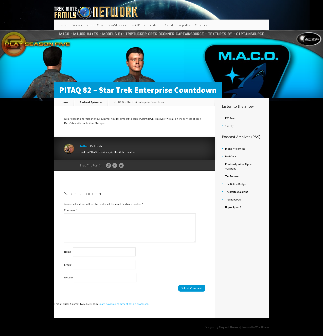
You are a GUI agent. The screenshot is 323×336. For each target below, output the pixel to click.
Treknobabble (233, 199)
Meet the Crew (95, 25)
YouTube (154, 25)
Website (69, 277)
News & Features (117, 25)
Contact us (201, 25)
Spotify (229, 126)
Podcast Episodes (91, 102)
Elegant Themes (229, 327)
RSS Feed (230, 118)
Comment (71, 210)
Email (68, 264)
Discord (169, 25)
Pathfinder (231, 156)
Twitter (121, 165)
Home (63, 25)
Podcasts (77, 25)
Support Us (184, 25)
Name (68, 251)
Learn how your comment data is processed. (124, 304)
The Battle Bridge (235, 184)
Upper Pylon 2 (233, 207)
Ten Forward (232, 176)
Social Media (138, 25)
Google (108, 165)
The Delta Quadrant (236, 191)
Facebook (114, 165)
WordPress (262, 327)
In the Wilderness (235, 148)
